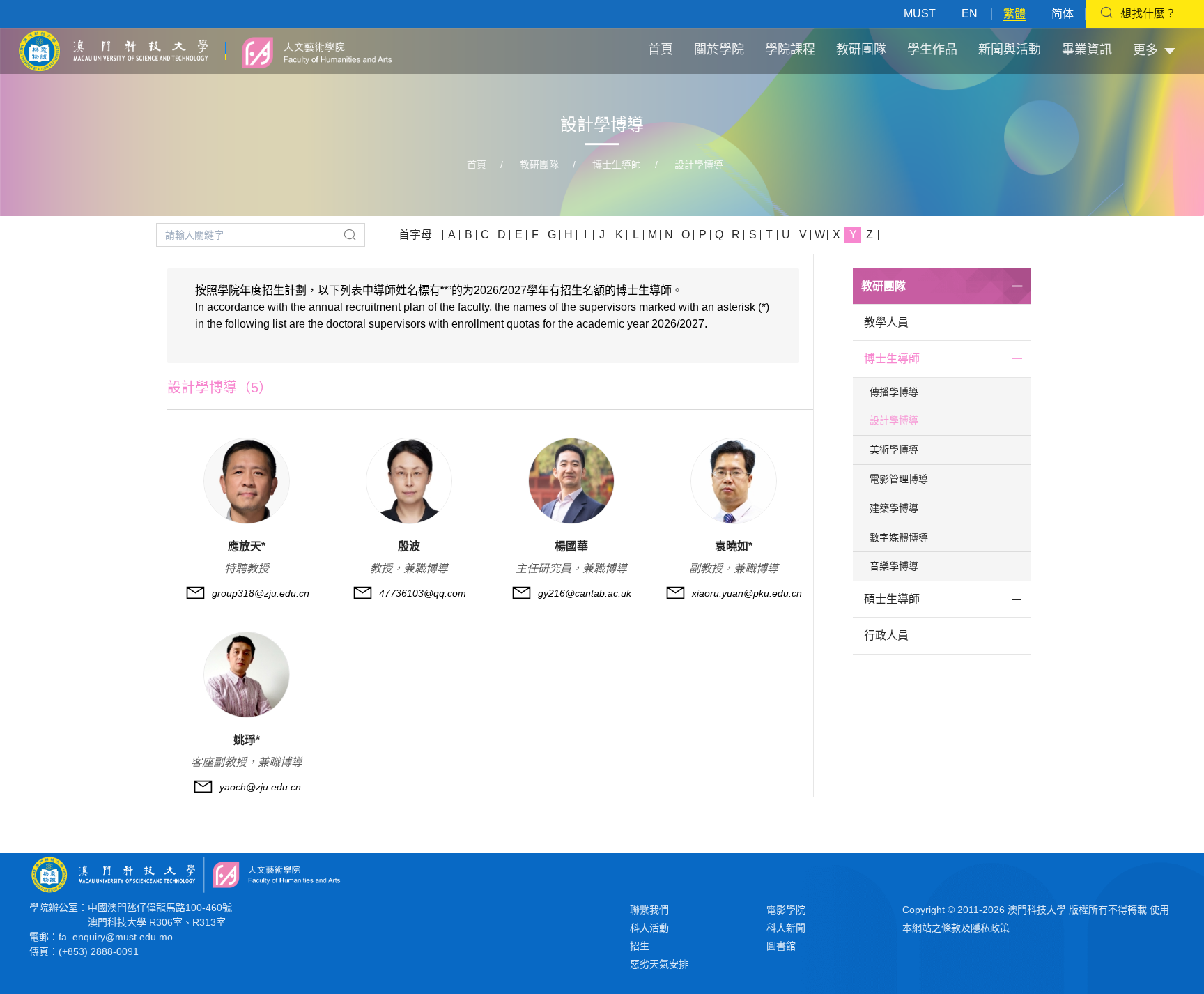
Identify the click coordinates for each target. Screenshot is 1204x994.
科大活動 (649, 927)
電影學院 (785, 909)
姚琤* (246, 740)
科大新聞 (785, 927)
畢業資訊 (1087, 49)
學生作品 (932, 49)
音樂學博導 (894, 566)
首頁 (660, 49)
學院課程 (790, 49)
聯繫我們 (649, 909)
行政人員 (886, 635)
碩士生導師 (892, 599)
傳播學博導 (894, 391)
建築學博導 (894, 508)
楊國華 (571, 546)
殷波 (409, 546)
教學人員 (886, 322)
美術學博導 (894, 449)
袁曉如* (733, 546)
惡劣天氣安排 (659, 964)
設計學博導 (698, 164)
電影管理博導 (899, 478)
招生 (639, 945)
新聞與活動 (1009, 49)
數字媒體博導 (899, 537)
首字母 (415, 234)
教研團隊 (861, 49)
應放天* (246, 546)
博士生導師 (616, 164)
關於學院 (719, 49)
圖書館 (781, 945)
